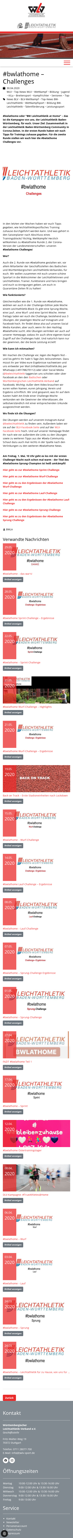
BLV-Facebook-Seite (27, 427)
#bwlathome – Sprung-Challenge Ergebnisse (29, 973)
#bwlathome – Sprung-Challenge (22, 1017)
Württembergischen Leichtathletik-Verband (28, 381)
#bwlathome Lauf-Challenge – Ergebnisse (27, 884)
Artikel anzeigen (13, 579)
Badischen (35, 377)
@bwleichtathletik (14, 373)
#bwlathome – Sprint (15, 1106)
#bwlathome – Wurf (14, 1239)
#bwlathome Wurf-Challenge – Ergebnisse (28, 751)
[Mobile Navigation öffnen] (67, 62)
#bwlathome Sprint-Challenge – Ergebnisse (28, 618)
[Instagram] (12, 1460)
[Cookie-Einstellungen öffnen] (4, 1533)
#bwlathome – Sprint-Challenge (21, 662)
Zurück (9, 1397)
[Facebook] (6, 1460)
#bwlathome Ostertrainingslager (22, 1150)
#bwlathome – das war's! (17, 573)
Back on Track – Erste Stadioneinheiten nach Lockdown (35, 795)
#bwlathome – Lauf (14, 1283)
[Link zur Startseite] (36, 9)
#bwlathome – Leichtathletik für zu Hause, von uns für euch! (36, 1372)
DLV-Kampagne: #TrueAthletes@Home (25, 1194)
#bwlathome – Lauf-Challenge (20, 928)
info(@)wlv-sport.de (23, 1453)
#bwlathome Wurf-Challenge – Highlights (27, 706)
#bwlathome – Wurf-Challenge (21, 840)
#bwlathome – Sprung (16, 1327)
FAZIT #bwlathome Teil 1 (17, 1061)
